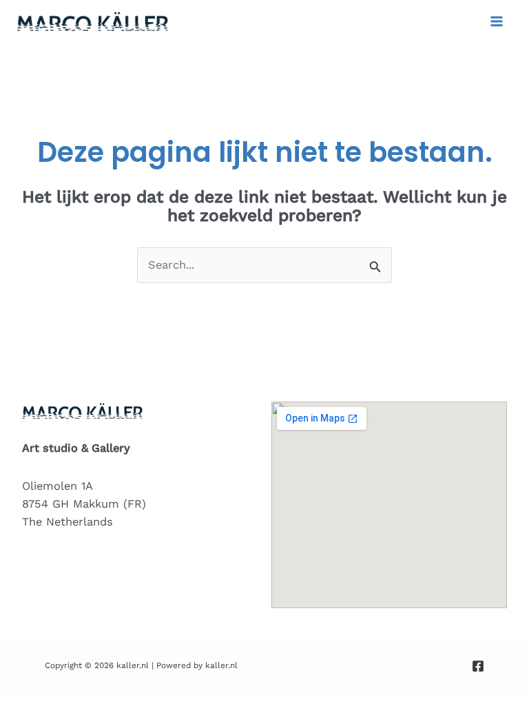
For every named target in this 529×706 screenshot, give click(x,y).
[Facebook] (478, 666)
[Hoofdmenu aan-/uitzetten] (496, 22)
